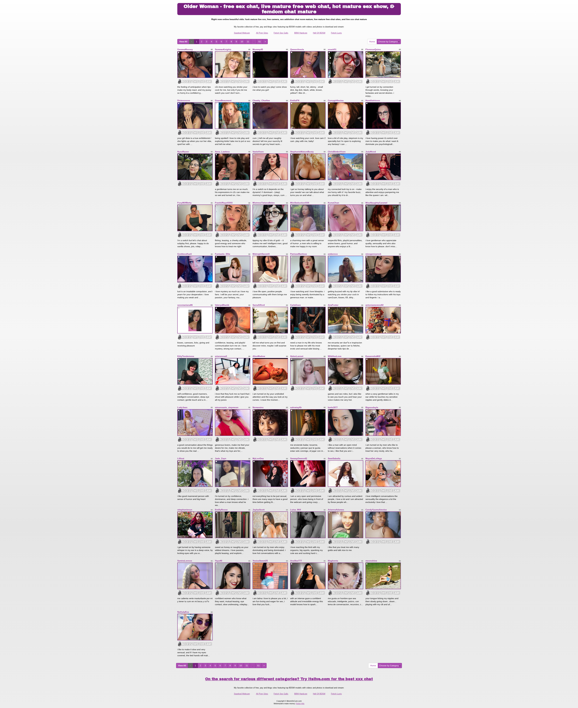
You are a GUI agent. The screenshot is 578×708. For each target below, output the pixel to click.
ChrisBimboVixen (337, 151)
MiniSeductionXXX (299, 203)
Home (372, 41)
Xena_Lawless (222, 151)
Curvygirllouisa (335, 100)
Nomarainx (258, 407)
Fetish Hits (300, 704)
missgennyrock (373, 254)
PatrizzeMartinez (298, 254)
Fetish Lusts (336, 33)
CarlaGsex (295, 305)
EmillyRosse (221, 509)
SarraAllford (259, 305)
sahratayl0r (296, 407)
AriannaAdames (336, 509)
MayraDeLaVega (373, 458)
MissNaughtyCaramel (376, 203)
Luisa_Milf (295, 509)
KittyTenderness (185, 356)
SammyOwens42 (298, 458)
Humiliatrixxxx (372, 100)
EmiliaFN (294, 100)
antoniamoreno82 (374, 305)
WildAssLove (334, 356)
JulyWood (370, 151)
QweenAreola (297, 49)
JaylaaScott (259, 509)
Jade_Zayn (220, 458)
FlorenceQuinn (373, 49)
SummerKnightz (223, 49)
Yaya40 (218, 561)
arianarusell (221, 356)
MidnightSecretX (261, 254)
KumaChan (333, 203)
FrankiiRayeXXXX (224, 203)
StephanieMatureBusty (302, 151)
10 (242, 41)
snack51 (332, 49)
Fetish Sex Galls (281, 33)
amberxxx (333, 254)
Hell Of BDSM (319, 33)
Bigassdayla (371, 407)
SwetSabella (334, 458)
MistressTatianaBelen (264, 203)
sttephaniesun (184, 509)
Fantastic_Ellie (222, 254)
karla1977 (333, 407)
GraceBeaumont (223, 100)
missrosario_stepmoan (226, 407)
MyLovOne (258, 458)
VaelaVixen (258, 151)
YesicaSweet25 (260, 561)
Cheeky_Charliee (261, 100)
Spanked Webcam (242, 33)
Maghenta (333, 561)
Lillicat (180, 458)
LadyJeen (182, 407)
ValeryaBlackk (222, 305)
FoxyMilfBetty (184, 203)
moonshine (371, 561)
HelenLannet (296, 356)
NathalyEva (183, 612)
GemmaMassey (185, 49)
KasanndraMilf (372, 356)
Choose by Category (388, 41)
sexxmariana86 (185, 305)
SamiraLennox (184, 561)
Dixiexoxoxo (183, 100)
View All (183, 41)
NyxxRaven (183, 151)
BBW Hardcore (300, 33)
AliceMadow (259, 356)
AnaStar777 (296, 561)
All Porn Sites (262, 33)
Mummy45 (258, 49)
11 (248, 41)
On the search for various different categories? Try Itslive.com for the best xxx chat (289, 679)
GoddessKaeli (184, 254)
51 (259, 41)
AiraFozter (333, 305)
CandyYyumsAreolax (376, 509)
